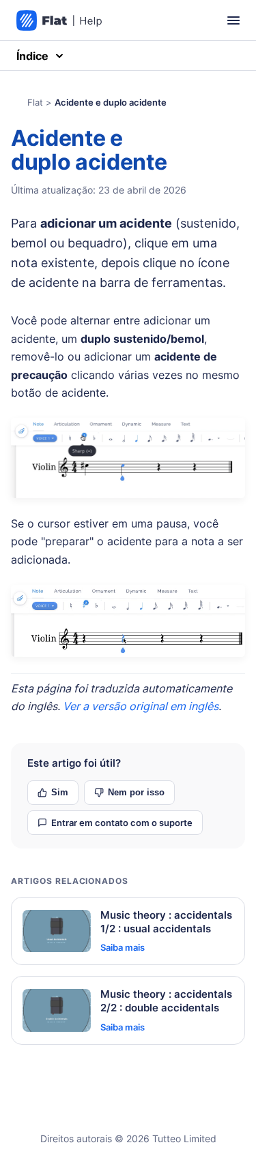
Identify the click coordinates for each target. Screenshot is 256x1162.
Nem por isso (136, 792)
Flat (35, 102)
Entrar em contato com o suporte (122, 822)
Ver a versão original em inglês (140, 706)
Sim (59, 792)
